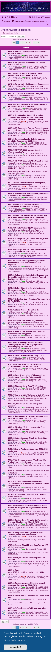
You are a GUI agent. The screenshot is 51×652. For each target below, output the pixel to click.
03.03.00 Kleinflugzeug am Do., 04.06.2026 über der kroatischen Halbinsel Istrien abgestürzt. (27, 216)
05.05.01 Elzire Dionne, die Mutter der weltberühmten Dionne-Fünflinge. (23, 311)
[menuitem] (7, 17)
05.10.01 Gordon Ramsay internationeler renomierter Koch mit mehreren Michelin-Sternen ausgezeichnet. (28, 484)
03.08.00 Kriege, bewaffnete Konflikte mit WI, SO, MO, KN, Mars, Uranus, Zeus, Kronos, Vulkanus (27, 399)
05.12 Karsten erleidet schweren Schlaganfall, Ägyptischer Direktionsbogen (27, 184)
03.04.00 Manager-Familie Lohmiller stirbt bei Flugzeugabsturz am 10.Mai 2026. (27, 251)
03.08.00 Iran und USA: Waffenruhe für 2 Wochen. (28, 395)
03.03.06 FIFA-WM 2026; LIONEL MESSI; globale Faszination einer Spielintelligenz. (28, 162)
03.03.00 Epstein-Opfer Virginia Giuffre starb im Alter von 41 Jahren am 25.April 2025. (28, 521)
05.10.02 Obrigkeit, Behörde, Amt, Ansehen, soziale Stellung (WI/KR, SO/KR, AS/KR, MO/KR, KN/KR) (28, 294)
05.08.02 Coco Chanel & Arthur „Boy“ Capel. (26, 355)
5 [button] (29, 42)
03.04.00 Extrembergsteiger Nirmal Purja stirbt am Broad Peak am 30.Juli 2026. (27, 105)
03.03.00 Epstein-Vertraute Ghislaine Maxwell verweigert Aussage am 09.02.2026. (26, 584)
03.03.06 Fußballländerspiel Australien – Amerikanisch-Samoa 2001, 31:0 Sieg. (24, 205)
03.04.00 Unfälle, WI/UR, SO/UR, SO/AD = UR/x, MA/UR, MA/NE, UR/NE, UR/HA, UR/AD (27, 110)
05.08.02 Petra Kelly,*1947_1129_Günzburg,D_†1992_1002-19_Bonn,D (26, 572)
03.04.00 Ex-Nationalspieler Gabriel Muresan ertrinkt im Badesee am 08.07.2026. (26, 140)
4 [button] (26, 42)
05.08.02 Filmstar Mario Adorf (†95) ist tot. (25, 386)
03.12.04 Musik (20, 90)
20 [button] (35, 42)
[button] (14, 42)
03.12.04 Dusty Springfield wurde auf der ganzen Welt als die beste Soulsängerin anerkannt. (28, 85)
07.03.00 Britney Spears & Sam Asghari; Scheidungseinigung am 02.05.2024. (24, 365)
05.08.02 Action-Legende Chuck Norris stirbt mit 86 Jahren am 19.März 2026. (28, 439)
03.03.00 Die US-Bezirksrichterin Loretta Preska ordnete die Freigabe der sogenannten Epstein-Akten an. (27, 508)
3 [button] (23, 42)
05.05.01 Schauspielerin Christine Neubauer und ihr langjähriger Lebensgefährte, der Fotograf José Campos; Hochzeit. (28, 277)
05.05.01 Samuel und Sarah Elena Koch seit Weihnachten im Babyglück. (26, 333)
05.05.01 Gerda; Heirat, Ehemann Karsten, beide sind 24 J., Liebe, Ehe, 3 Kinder (28, 240)
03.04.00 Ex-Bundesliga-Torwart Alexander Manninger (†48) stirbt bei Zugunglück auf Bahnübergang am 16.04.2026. (25, 345)
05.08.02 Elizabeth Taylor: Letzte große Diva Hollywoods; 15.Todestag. (26, 428)
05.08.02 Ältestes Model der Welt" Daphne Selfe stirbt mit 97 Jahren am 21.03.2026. (27, 417)
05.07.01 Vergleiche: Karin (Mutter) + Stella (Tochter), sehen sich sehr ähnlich (25, 534)
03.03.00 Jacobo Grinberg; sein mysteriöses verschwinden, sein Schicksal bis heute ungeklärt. (26, 263)
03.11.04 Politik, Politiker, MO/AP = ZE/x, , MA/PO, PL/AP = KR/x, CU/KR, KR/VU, (28, 501)
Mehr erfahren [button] (18, 640)
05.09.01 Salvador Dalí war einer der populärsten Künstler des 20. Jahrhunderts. (28, 195)
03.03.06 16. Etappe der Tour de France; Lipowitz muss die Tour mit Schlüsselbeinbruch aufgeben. (28, 129)
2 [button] (20, 42)
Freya (23, 55)
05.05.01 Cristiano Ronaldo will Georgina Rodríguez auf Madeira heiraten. (25, 94)
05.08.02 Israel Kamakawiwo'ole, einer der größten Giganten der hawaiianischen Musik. (26, 322)
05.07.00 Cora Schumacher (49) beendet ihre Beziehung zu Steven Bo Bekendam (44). (26, 376)
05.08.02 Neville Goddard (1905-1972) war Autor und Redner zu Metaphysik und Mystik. (27, 229)
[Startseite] (25, 6)
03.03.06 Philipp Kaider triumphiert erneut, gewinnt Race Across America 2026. (26, 74)
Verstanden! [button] (15, 647)
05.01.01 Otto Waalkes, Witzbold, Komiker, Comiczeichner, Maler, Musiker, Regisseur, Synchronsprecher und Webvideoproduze (25, 117)
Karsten (23, 121)
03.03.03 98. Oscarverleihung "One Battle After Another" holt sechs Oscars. (27, 461)
